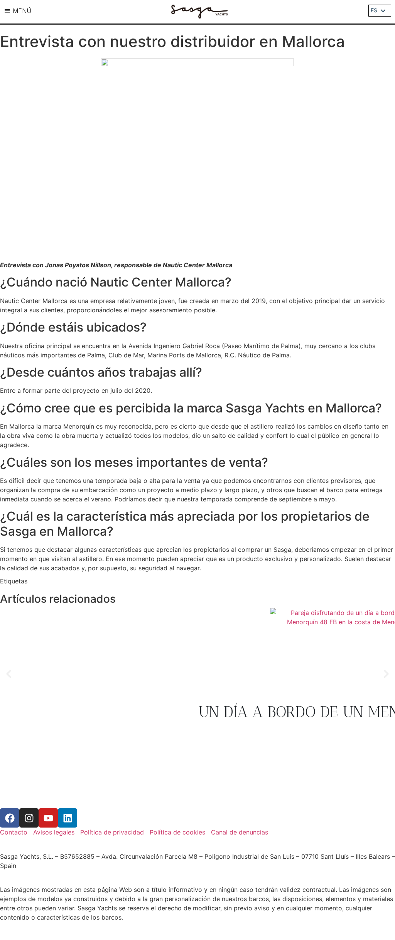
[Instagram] (29, 818)
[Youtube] (48, 818)
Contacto (13, 832)
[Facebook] (9, 818)
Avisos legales (53, 832)
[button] (9, 674)
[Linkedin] (67, 818)
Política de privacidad (112, 832)
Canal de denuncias (239, 832)
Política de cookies (177, 832)
